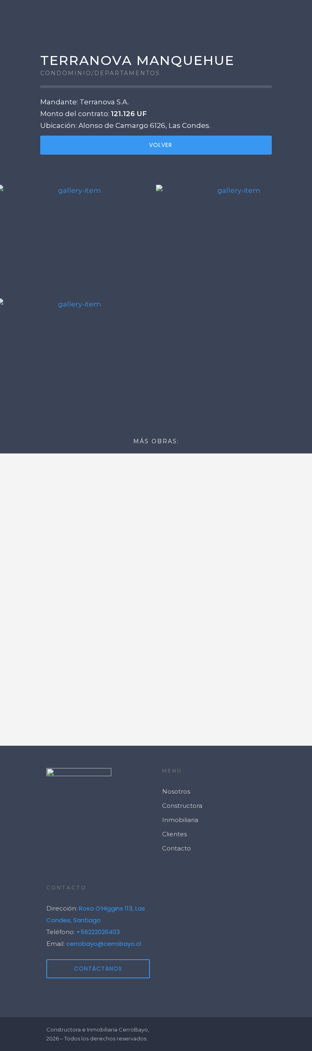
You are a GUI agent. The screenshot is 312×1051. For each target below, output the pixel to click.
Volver (160, 145)
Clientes (174, 834)
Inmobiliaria (180, 820)
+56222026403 (98, 932)
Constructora (182, 805)
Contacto (176, 848)
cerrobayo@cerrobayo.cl (103, 943)
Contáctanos (98, 969)
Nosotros (176, 791)
